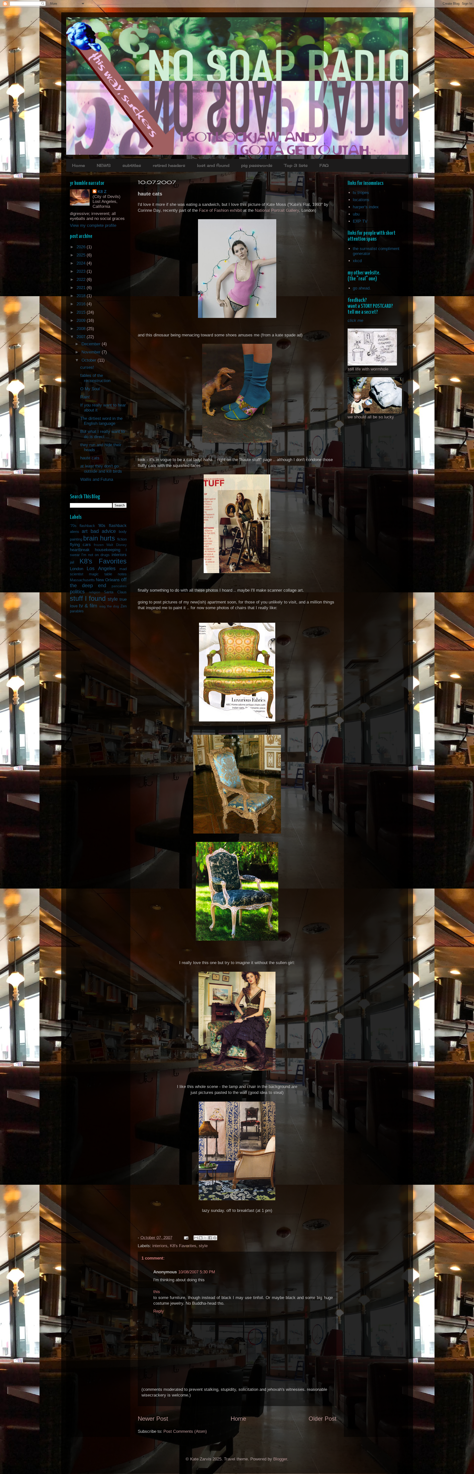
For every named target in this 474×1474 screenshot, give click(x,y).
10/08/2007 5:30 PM (196, 1272)
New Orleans (108, 580)
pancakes (119, 586)
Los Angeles (101, 568)
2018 (82, 295)
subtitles (131, 165)
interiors (159, 1245)
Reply (158, 1311)
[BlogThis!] (200, 1237)
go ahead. (362, 288)
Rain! (85, 397)
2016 (82, 304)
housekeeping (107, 549)
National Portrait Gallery (277, 210)
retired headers (169, 165)
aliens (74, 531)
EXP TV (360, 221)
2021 (82, 287)
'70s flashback (82, 526)
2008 (82, 328)
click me (355, 320)
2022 (82, 279)
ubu (356, 214)
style (203, 1245)
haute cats (89, 458)
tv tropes (361, 192)
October (89, 360)
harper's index (366, 207)
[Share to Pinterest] (214, 1237)
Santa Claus (115, 592)
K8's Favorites (183, 1245)
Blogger (280, 1459)
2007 (82, 336)
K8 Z (102, 191)
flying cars (80, 544)
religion (94, 592)
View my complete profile (93, 225)
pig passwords (256, 165)
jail (72, 562)
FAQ (324, 165)
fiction (122, 539)
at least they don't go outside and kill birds (101, 468)
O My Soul (90, 389)
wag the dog (109, 606)
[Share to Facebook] (210, 1237)
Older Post (322, 1418)
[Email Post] (186, 1237)
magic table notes (108, 574)
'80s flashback (112, 525)
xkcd (357, 260)
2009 (82, 320)
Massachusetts (82, 580)
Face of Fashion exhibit (220, 210)
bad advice (103, 531)
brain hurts (99, 538)
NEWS (104, 165)
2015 (82, 312)
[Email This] (196, 1237)
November (91, 352)
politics (77, 591)
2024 (82, 263)
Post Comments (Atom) (185, 1431)
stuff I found (88, 598)
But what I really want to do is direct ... (102, 434)
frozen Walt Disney (110, 545)
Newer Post (153, 1418)
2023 (82, 271)
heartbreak (80, 549)
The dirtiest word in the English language (101, 421)
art (85, 531)
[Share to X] (205, 1237)
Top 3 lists (296, 165)
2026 (82, 247)
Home (78, 165)
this (156, 1291)
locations (361, 199)
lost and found (213, 165)
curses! (87, 367)
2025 (82, 255)
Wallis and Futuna (96, 479)
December (91, 344)
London (76, 568)
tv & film (88, 605)
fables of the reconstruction (95, 378)
